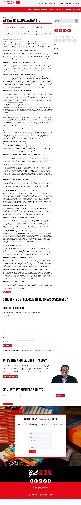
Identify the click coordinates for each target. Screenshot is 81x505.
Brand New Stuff (76, 9)
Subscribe (59, 395)
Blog (73, 3)
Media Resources (43, 495)
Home (39, 3)
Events (66, 3)
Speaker (50, 3)
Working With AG (61, 3)
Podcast (54, 3)
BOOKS (46, 3)
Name (5, 334)
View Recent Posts (7, 404)
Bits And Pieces (36, 9)
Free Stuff (34, 495)
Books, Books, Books (60, 9)
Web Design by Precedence (40, 503)
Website (5, 341)
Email (5, 337)
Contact (77, 3)
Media (70, 3)
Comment (6, 316)
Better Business (44, 9)
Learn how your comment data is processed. (38, 351)
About (43, 3)
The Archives (68, 9)
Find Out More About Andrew (9, 376)
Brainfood (52, 9)
